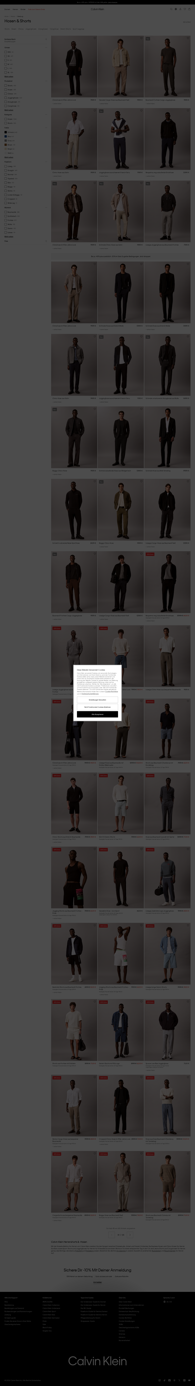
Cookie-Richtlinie (111, 691)
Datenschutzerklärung (90, 694)
